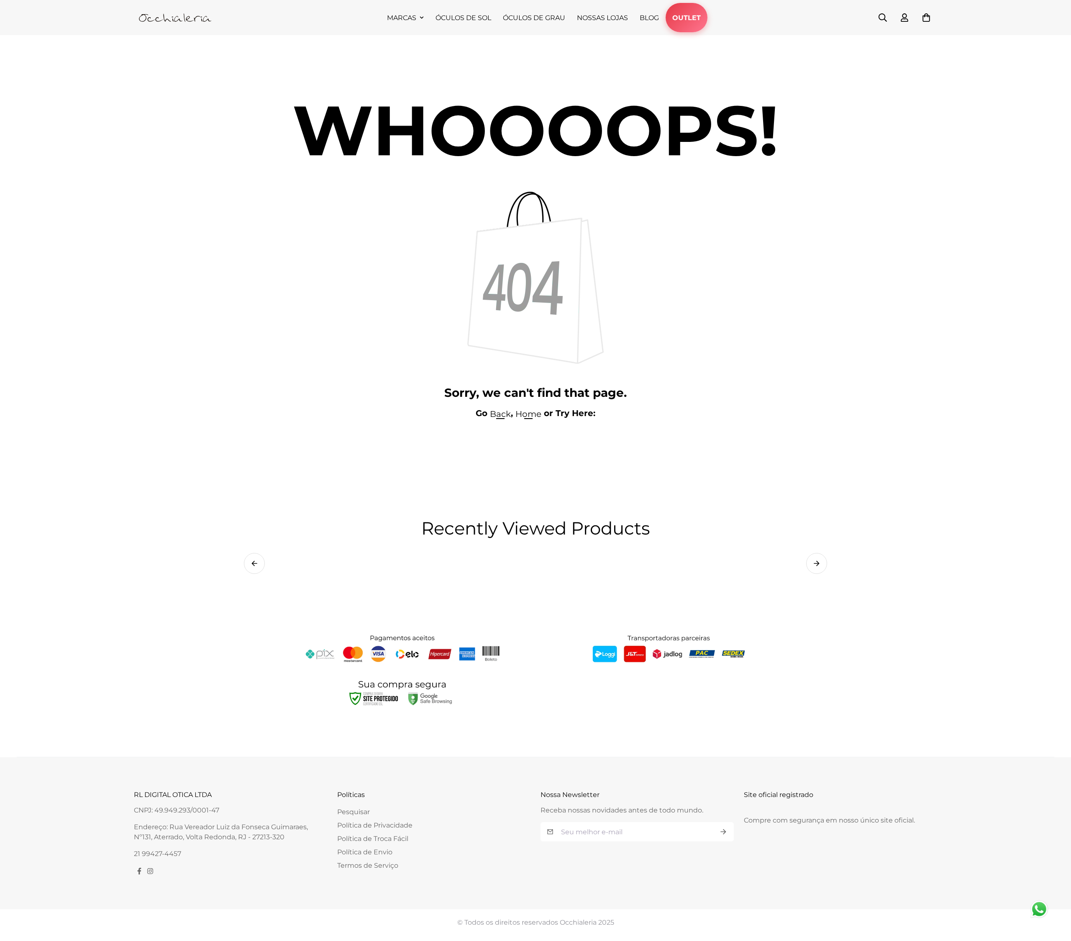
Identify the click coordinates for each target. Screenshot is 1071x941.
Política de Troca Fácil (372, 839)
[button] (254, 563)
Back (500, 414)
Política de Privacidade (375, 825)
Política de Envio (364, 852)
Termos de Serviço (367, 865)
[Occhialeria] (176, 17)
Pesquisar (353, 812)
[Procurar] (883, 17)
